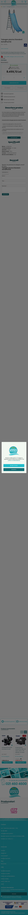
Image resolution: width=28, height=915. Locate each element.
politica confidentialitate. (14, 460)
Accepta (13, 469)
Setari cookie (14, 465)
